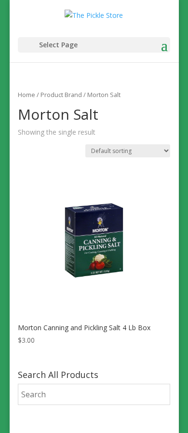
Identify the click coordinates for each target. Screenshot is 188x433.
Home (26, 94)
